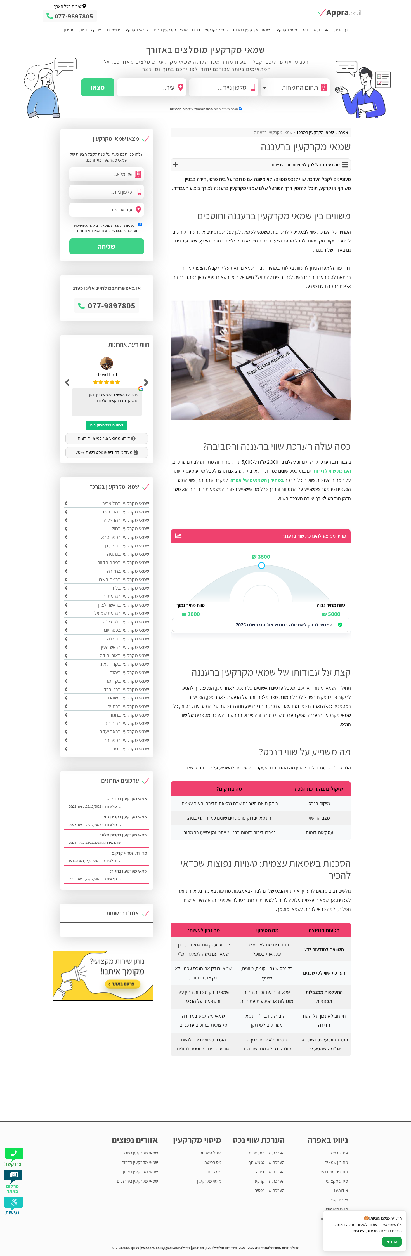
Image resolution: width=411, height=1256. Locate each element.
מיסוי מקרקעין (286, 30)
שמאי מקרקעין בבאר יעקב (124, 731)
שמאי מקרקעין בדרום (210, 30)
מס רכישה (212, 1162)
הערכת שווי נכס (316, 30)
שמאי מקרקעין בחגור (129, 714)
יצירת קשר (339, 1200)
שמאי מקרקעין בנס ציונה (126, 621)
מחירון (69, 30)
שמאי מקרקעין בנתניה (128, 554)
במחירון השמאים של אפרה (257, 480)
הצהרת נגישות (336, 1228)
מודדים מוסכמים (334, 1172)
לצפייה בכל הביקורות (106, 425)
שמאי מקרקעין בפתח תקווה (123, 562)
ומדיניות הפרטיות (181, 109)
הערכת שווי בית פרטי (267, 1153)
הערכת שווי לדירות (332, 471)
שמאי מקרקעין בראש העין (125, 647)
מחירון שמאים (336, 1162)
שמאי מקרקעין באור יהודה (124, 655)
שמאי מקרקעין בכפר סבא (125, 537)
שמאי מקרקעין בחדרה (128, 571)
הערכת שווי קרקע (270, 1181)
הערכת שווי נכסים (269, 1190)
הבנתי (392, 1241)
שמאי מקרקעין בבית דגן (126, 723)
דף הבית (341, 30)
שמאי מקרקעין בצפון (170, 30)
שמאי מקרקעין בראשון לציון (123, 605)
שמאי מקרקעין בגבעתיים (126, 596)
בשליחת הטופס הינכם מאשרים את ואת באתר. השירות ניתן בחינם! (105, 228)
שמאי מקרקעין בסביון (129, 748)
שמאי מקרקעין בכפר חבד (125, 740)
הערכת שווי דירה (270, 1172)
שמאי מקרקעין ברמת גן (127, 545)
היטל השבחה (210, 1153)
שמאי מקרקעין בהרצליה (126, 520)
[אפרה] (336, 12)
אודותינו (341, 1190)
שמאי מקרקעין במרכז (251, 30)
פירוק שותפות (91, 30)
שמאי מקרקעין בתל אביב (125, 503)
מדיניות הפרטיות (120, 230)
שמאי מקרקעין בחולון (129, 528)
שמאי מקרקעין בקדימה (127, 681)
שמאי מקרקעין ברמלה (128, 638)
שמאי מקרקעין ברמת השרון (123, 579)
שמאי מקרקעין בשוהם (128, 697)
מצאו (98, 87)
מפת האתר (338, 1237)
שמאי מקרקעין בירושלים (127, 30)
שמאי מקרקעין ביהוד (129, 672)
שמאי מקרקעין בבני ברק (126, 689)
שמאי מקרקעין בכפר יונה (125, 630)
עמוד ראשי (339, 1153)
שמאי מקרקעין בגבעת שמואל (121, 613)
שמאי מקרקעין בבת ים (128, 706)
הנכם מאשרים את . (204, 109)
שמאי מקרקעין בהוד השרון (124, 511)
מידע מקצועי (337, 1181)
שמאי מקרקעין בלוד (130, 588)
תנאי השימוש (203, 109)
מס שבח (214, 1172)
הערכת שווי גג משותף (266, 1162)
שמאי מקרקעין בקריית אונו (124, 664)
